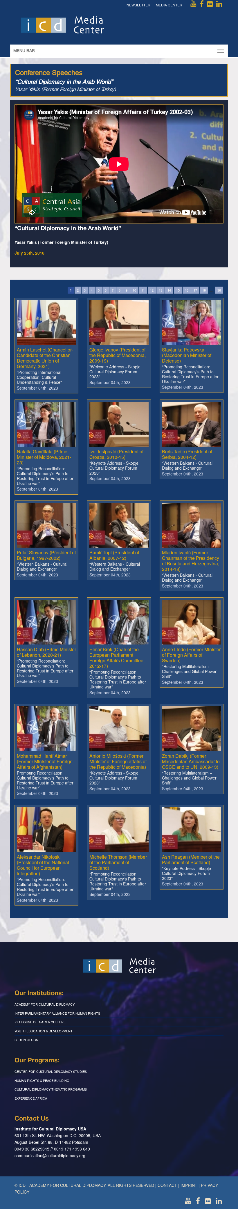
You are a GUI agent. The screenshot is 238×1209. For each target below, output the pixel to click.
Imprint (189, 1185)
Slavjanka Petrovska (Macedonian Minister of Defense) (186, 355)
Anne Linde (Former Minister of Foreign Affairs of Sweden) (191, 655)
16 (186, 290)
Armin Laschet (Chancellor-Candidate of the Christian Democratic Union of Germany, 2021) (45, 358)
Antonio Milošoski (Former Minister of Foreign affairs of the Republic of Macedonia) (118, 761)
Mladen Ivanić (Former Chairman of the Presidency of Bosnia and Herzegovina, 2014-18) (190, 561)
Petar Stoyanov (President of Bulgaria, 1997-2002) (46, 555)
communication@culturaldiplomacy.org (50, 1155)
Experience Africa (31, 1098)
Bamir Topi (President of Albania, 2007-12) (114, 555)
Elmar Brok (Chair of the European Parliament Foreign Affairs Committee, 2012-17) (117, 658)
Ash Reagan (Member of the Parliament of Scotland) (191, 859)
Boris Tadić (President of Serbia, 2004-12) (187, 454)
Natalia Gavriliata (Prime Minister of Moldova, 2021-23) (44, 457)
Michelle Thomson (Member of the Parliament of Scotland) (118, 862)
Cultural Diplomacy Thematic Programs (51, 1089)
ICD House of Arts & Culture (40, 1022)
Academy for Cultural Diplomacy (45, 1004)
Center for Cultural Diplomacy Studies (51, 1071)
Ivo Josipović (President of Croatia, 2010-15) (116, 454)
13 (160, 290)
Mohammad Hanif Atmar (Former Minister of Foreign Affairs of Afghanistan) (45, 761)
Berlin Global (27, 1039)
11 (143, 290)
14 (169, 290)
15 (178, 290)
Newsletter (138, 4)
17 (195, 290)
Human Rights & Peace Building (42, 1080)
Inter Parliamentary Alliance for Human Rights (57, 1013)
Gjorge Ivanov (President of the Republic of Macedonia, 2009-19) (117, 355)
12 (152, 290)
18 (204, 290)
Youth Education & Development (44, 1031)
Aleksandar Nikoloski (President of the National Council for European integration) (43, 865)
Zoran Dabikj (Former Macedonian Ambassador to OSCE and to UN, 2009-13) (191, 761)
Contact (167, 1185)
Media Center (169, 4)
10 (134, 290)
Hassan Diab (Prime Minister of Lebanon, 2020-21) (46, 652)
